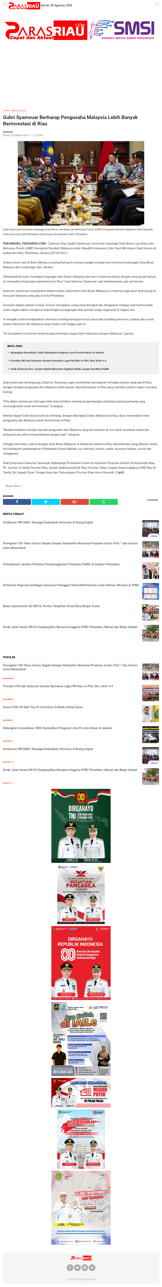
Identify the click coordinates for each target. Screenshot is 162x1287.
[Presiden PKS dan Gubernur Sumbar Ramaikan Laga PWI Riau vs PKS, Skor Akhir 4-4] (150, 693)
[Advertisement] (81, 76)
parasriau (91, 1279)
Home (6, 110)
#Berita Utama (13, 486)
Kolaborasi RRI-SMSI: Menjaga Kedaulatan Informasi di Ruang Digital (48, 749)
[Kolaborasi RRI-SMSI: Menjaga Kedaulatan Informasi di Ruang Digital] (150, 756)
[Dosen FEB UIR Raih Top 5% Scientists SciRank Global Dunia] (150, 714)
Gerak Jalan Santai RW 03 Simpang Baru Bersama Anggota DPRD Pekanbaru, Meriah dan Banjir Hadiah (70, 770)
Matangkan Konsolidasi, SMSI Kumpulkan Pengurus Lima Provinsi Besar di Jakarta (57, 352)
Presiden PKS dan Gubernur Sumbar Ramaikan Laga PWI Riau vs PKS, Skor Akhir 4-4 (58, 360)
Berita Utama (18, 110)
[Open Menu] (5, 4)
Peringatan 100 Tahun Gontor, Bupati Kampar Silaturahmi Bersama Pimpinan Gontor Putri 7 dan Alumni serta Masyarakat (70, 667)
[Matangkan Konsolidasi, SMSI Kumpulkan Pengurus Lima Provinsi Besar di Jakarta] (150, 735)
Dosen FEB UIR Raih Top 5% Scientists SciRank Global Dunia (43, 707)
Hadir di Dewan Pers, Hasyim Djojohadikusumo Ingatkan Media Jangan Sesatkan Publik (59, 368)
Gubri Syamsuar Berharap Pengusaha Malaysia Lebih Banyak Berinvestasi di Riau (70, 120)
